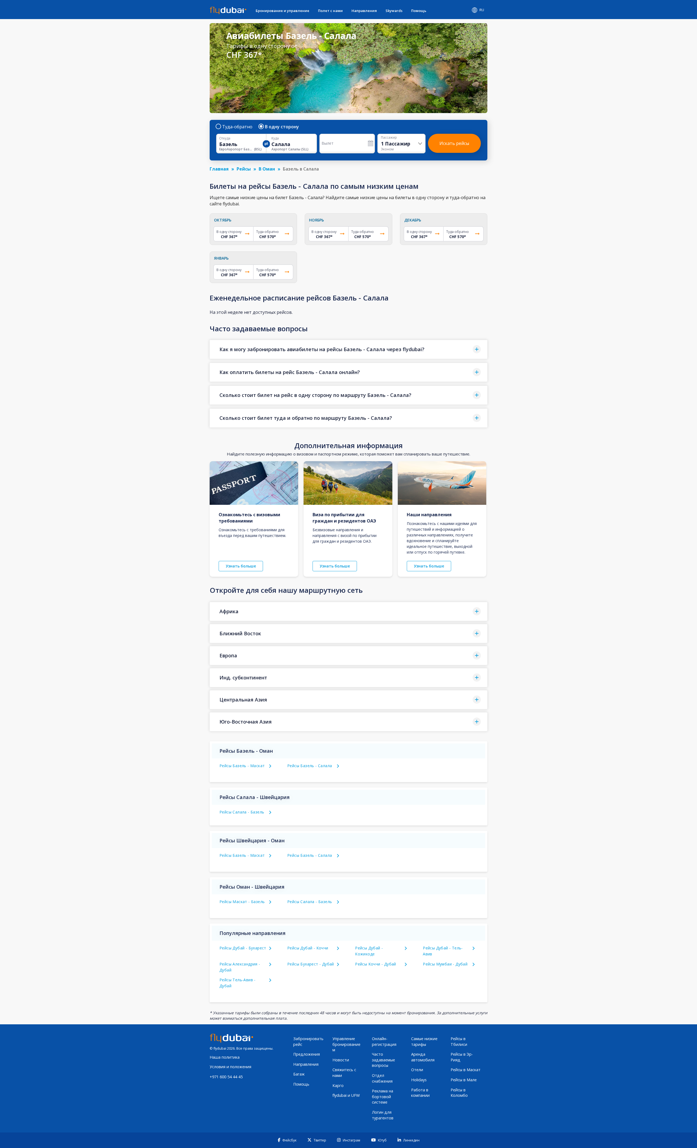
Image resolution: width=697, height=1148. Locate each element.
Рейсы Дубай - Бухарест (242, 947)
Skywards (394, 10)
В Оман (267, 169)
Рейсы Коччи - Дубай (375, 964)
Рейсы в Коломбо (459, 1092)
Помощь (418, 10)
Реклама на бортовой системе (382, 1096)
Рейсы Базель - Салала (309, 765)
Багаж (299, 1074)
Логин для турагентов (382, 1115)
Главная (219, 169)
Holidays (419, 1079)
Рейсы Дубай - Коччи (307, 947)
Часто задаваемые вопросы (383, 1060)
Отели (417, 1069)
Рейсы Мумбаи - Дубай (445, 964)
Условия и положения (230, 1066)
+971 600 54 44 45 (226, 1076)
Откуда (224, 138)
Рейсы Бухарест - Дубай (310, 964)
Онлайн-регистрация (384, 1041)
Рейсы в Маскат (466, 1069)
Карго (338, 1085)
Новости (340, 1059)
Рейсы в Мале (464, 1079)
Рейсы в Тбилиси (459, 1041)
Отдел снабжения (382, 1078)
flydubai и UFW (346, 1095)
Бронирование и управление (282, 10)
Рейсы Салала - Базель (241, 812)
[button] (348, 349)
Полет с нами (330, 10)
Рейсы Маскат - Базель (242, 901)
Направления (364, 10)
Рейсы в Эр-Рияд (462, 1057)
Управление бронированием (346, 1044)
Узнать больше (241, 566)
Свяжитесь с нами (344, 1072)
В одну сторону (282, 126)
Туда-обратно (237, 126)
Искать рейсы (454, 143)
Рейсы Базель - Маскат (242, 765)
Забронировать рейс (308, 1041)
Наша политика (225, 1057)
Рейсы (244, 169)
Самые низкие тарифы (424, 1041)
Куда (275, 138)
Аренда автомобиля (423, 1057)
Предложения (306, 1054)
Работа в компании (420, 1092)
